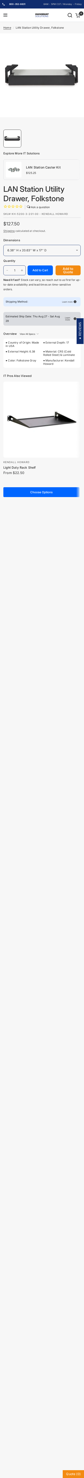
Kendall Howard (16, 462)
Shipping (9, 231)
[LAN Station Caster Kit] (14, 169)
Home (7, 27)
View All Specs (27, 334)
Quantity (9, 261)
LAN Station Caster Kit (43, 167)
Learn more (67, 302)
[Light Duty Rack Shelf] (41, 420)
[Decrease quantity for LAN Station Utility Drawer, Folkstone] (7, 270)
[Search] (70, 15)
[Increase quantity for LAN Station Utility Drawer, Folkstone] (22, 270)
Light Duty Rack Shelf (19, 467)
